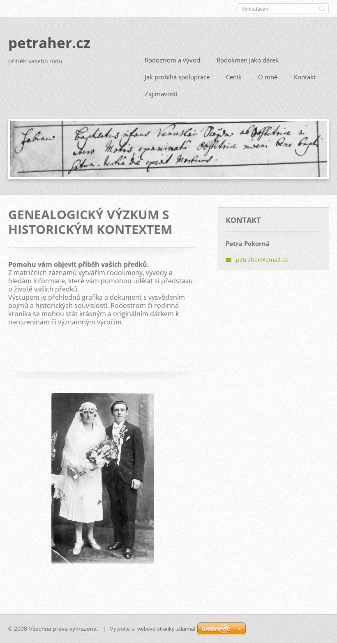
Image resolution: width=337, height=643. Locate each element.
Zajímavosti (161, 94)
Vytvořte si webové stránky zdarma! (153, 629)
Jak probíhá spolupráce (177, 77)
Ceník (234, 77)
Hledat (321, 8)
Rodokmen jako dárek (248, 60)
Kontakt (305, 77)
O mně (267, 77)
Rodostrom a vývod (172, 60)
